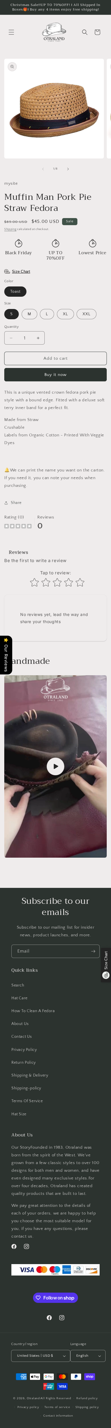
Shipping (10, 229)
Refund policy (87, 1398)
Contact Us (21, 1036)
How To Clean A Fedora (33, 1011)
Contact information (58, 1415)
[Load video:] (55, 766)
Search (17, 985)
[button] (11, 32)
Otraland (33, 1398)
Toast (15, 291)
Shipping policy (87, 1407)
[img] (18, 527)
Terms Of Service (27, 1101)
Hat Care (19, 998)
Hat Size (18, 1114)
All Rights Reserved (55, 1398)
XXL (87, 314)
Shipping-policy (26, 1088)
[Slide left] (43, 169)
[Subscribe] (93, 951)
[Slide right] (68, 169)
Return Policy (23, 1062)
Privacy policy (28, 1407)
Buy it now (55, 374)
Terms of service (57, 1407)
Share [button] (16, 503)
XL (65, 314)
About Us (20, 1024)
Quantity (11, 327)
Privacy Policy (24, 1049)
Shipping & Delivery (29, 1075)
